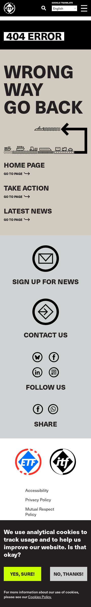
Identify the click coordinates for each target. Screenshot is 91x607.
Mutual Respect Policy (39, 511)
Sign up (45, 261)
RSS (53, 372)
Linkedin (37, 372)
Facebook (53, 357)
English (58, 8)
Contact (45, 314)
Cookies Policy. (40, 597)
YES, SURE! (22, 574)
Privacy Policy (38, 499)
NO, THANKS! (68, 574)
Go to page (13, 173)
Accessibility (37, 490)
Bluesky (37, 357)
